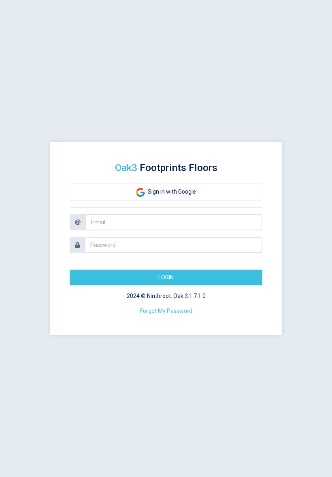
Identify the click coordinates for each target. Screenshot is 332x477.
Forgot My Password (166, 311)
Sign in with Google (171, 191)
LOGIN (166, 277)
